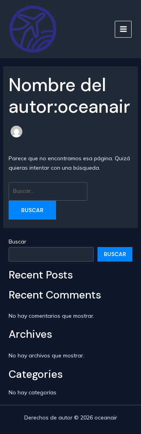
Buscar (17, 241)
